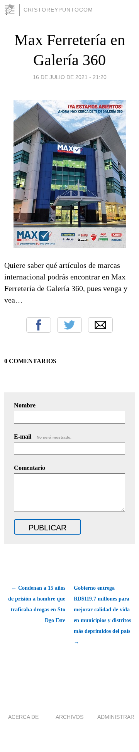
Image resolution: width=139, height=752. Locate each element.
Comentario (29, 467)
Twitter (69, 325)
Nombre (25, 405)
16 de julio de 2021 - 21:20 (70, 77)
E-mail (42, 436)
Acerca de (23, 717)
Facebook (38, 325)
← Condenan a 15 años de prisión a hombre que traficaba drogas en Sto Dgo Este (36, 604)
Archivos (69, 717)
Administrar (115, 717)
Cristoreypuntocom (58, 10)
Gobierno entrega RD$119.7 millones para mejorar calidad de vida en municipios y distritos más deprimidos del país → (102, 615)
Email (100, 325)
